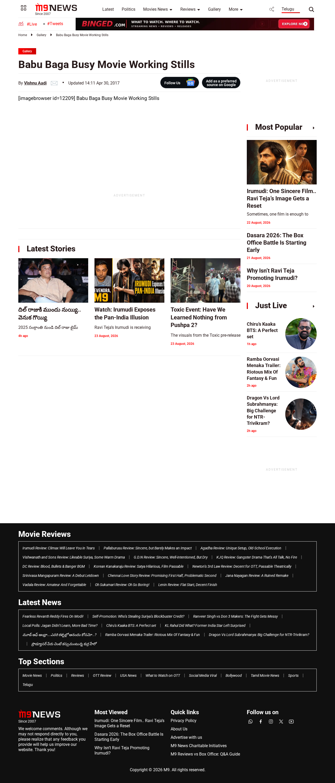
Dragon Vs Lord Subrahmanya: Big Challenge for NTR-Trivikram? (259, 635)
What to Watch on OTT (163, 675)
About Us (179, 728)
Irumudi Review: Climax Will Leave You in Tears (59, 548)
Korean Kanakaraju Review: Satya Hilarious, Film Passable (138, 566)
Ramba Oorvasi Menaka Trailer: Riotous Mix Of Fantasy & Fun (152, 635)
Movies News (155, 9)
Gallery (214, 9)
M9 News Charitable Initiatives (199, 745)
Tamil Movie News (265, 675)
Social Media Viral (203, 675)
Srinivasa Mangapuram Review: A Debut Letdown (61, 575)
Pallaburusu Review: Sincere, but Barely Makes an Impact (148, 548)
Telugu (288, 9)
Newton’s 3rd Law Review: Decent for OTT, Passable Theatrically (241, 566)
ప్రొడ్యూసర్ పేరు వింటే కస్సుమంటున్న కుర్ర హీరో (63, 644)
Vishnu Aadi (35, 83)
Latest (108, 9)
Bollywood (234, 675)
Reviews (188, 9)
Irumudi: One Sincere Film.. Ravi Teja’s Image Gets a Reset (129, 723)
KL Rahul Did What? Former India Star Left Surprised (205, 625)
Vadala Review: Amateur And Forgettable (54, 585)
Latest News (39, 602)
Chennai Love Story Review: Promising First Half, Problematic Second (162, 575)
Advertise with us (186, 737)
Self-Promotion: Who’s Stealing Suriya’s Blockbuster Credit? (138, 616)
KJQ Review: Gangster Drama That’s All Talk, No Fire (256, 557)
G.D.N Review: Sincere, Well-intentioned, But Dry (171, 557)
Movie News (32, 675)
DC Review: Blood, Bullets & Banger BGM (54, 566)
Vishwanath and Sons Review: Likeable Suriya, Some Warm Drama (74, 557)
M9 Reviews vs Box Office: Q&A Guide (205, 754)
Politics (128, 9)
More (233, 9)
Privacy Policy (184, 720)
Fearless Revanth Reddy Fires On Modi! (53, 616)
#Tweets (55, 23)
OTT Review (102, 675)
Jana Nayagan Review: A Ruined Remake (256, 575)
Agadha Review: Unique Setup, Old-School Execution (240, 548)
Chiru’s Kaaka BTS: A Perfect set (131, 625)
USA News (128, 675)
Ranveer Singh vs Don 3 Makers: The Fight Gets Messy (235, 616)
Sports (293, 675)
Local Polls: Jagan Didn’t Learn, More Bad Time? (60, 625)
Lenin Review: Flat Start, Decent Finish (187, 585)
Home (22, 35)
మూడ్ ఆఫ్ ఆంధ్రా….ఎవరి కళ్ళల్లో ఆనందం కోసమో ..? (59, 635)
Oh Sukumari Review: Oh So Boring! (122, 585)
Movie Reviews (44, 534)
